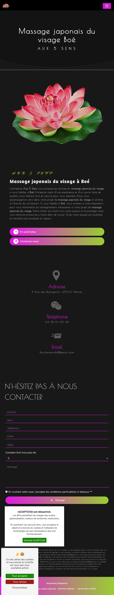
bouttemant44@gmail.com (57, 352)
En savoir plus (28, 231)
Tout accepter (20, 575)
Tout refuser (20, 581)
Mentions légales (66, 588)
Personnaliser (19, 587)
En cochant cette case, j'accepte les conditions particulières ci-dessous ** (50, 491)
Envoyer (60, 500)
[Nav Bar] (107, 6)
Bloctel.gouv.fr (49, 569)
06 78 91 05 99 (57, 322)
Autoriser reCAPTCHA (34, 540)
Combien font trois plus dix (20, 452)
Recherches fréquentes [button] (57, 583)
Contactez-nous (29, 241)
